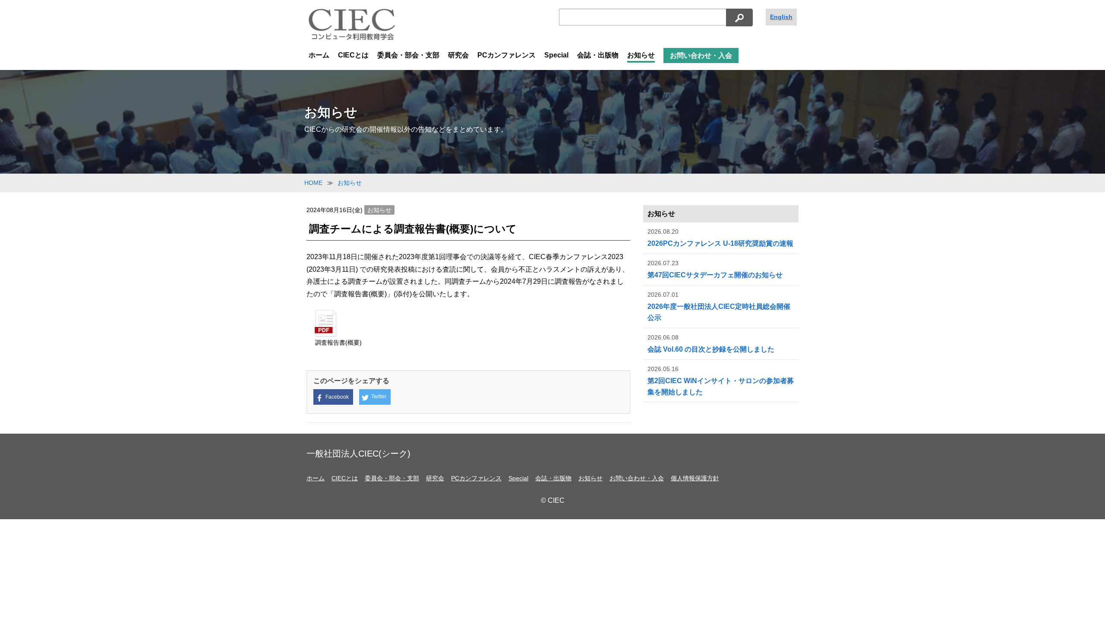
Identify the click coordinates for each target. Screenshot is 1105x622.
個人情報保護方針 (695, 478)
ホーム (319, 55)
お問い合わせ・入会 (701, 55)
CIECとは (353, 55)
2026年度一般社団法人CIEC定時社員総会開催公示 (718, 306)
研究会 (458, 55)
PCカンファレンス (506, 55)
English (781, 16)
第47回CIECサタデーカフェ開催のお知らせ (715, 269)
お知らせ (641, 55)
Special (556, 55)
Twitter (378, 397)
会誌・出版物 (598, 55)
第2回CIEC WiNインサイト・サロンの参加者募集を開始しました (720, 380)
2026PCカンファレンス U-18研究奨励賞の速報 (720, 238)
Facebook (337, 397)
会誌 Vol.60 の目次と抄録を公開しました (710, 343)
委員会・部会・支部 (408, 55)
